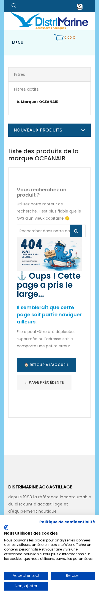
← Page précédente (44, 382)
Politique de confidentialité (67, 522)
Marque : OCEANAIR (40, 101)
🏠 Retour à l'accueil (46, 364)
